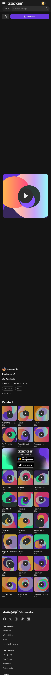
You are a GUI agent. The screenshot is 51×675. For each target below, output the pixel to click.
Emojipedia (7, 655)
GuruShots (7, 659)
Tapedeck (7, 664)
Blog (5, 639)
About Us (7, 631)
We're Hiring (8, 635)
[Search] (47, 9)
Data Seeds (8, 668)
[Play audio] (25, 195)
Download (31, 16)
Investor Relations (10, 644)
